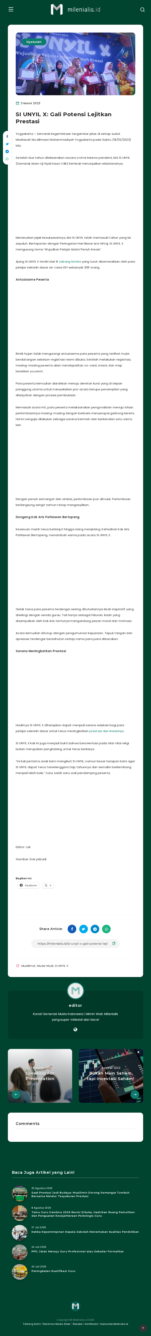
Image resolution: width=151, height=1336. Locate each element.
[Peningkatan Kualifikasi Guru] (20, 1272)
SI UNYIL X (61, 966)
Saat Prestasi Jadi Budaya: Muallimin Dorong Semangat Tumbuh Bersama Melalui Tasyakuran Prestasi (80, 1194)
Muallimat (28, 966)
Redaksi (77, 1324)
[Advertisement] (85, 199)
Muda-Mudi (45, 966)
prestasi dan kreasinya (106, 731)
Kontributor (92, 1324)
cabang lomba (70, 261)
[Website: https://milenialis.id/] (75, 1029)
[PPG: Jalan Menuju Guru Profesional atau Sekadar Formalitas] (20, 1252)
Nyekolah (34, 42)
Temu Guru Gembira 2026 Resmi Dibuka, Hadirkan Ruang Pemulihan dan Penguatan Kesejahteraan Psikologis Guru (83, 1214)
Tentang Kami (32, 1324)
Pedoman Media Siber (56, 1324)
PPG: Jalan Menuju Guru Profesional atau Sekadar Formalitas (77, 1251)
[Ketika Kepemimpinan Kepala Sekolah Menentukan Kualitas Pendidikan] (20, 1233)
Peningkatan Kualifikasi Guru (53, 1271)
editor (75, 1005)
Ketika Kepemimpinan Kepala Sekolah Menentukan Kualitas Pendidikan (85, 1231)
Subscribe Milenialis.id (114, 1324)
